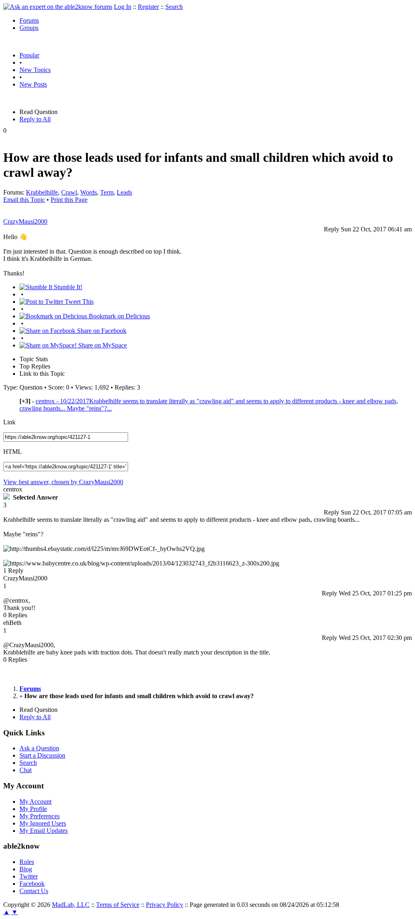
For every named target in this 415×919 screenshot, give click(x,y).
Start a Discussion (42, 755)
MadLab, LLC (71, 904)
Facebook (32, 883)
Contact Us (33, 890)
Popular (29, 55)
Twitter (28, 876)
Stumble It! (67, 287)
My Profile (33, 808)
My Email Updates (43, 830)
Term (106, 192)
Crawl (69, 192)
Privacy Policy (164, 904)
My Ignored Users (42, 823)
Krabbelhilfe (42, 192)
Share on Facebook (100, 330)
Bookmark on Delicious (118, 316)
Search (174, 6)
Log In (122, 6)
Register (148, 6)
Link (9, 422)
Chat (25, 770)
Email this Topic (24, 199)
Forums (29, 20)
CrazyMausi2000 (25, 221)
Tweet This (78, 301)
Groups (29, 27)
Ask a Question (39, 748)
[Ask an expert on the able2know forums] (57, 6)
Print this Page (69, 199)
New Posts (33, 84)
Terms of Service (117, 904)
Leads (124, 192)
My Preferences (39, 816)
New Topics (35, 69)
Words (88, 192)
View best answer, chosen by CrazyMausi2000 (63, 482)
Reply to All (35, 119)
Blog (25, 869)
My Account (35, 801)
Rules (26, 861)
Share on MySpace (102, 345)
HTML (12, 451)
